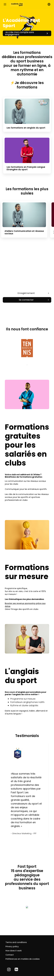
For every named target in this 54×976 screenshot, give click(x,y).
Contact (10, 955)
